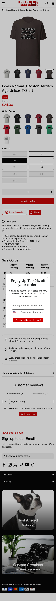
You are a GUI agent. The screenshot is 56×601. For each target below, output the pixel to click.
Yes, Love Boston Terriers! (28, 320)
